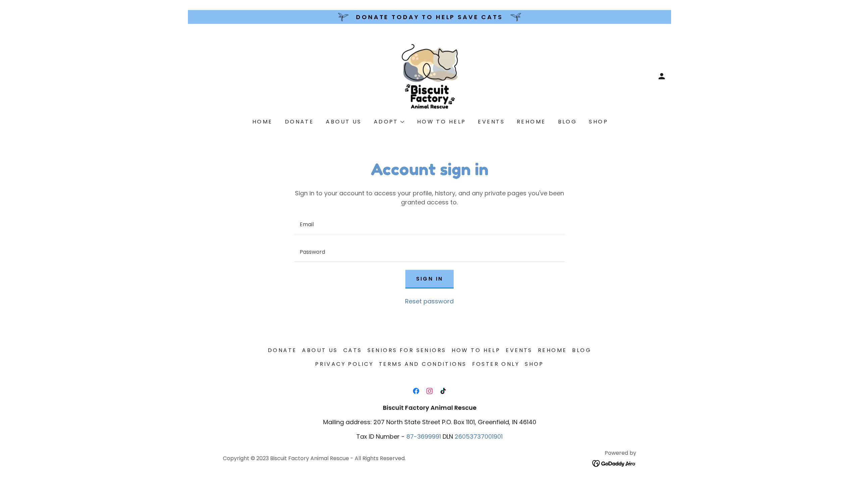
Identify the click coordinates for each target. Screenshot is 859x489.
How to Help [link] (441, 122)
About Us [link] (343, 122)
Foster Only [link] (496, 364)
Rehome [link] (531, 122)
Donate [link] (299, 122)
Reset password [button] (429, 301)
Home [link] (262, 122)
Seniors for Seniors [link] (406, 350)
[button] (661, 76)
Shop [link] (598, 122)
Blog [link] (567, 122)
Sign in (429, 279)
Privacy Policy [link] (344, 364)
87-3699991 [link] (423, 436)
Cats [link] (352, 350)
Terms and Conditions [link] (422, 364)
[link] (429, 75)
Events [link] (491, 122)
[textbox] (429, 224)
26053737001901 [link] (479, 436)
